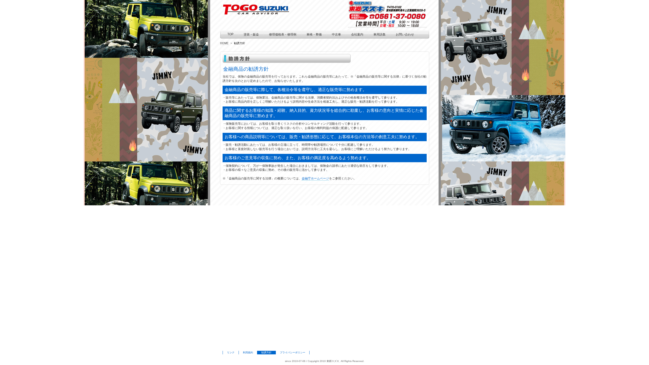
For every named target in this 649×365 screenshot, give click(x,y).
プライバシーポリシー (292, 352)
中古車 (336, 34)
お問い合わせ (405, 34)
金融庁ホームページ (315, 178)
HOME (224, 43)
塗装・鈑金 (251, 34)
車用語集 (379, 34)
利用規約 (248, 352)
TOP (230, 34)
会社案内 (357, 34)
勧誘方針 (266, 352)
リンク (231, 352)
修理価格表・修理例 (282, 34)
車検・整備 (314, 34)
